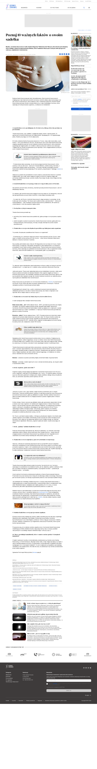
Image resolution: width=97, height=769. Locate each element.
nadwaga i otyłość (17, 589)
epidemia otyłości (53, 585)
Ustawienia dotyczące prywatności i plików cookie (56, 700)
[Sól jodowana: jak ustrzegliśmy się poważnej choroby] (37, 617)
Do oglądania (71, 7)
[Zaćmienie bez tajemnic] (81, 164)
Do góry (87, 695)
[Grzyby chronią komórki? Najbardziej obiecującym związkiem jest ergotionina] (81, 78)
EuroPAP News (88, 1)
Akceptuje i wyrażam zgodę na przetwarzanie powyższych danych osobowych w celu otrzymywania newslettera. (82, 101)
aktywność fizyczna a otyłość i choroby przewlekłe (35, 585)
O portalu (14, 700)
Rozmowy (39, 7)
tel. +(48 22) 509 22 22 (28, 679)
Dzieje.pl (82, 1)
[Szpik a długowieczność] (81, 149)
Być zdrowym (88, 30)
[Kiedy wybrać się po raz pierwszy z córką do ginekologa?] (37, 607)
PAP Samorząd (67, 1)
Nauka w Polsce (75, 1)
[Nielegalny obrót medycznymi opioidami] (81, 168)
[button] (89, 7)
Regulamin (40, 700)
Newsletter (21, 700)
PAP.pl (46, 1)
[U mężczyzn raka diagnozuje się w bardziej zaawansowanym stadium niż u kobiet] (81, 83)
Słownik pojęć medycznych (12, 681)
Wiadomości (24, 7)
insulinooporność (43, 492)
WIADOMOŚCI (74, 134)
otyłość (59, 169)
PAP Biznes (51, 1)
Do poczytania (54, 7)
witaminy (50, 282)
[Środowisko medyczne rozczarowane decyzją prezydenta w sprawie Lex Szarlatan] (81, 71)
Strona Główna (81, 30)
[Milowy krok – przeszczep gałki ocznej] (37, 637)
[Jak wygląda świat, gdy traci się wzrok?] (37, 627)
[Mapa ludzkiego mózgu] (81, 65)
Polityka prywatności (30, 700)
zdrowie (35, 552)
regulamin (80, 99)
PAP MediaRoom (59, 1)
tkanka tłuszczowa (17, 585)
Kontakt (7, 700)
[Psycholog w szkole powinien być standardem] (81, 49)
